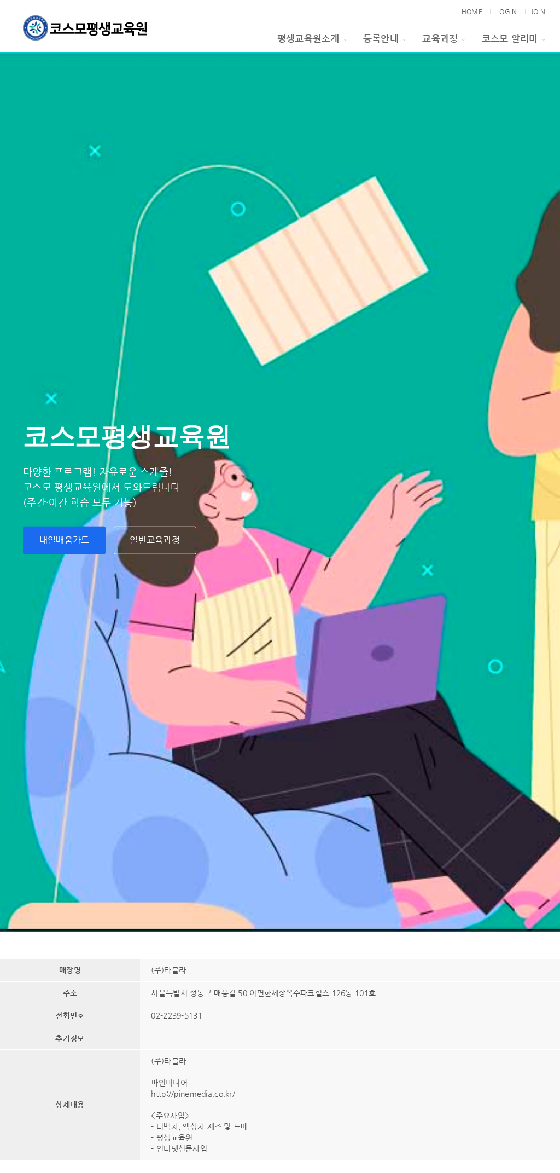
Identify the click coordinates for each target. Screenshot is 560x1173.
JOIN (538, 11)
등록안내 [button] (381, 38)
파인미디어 (169, 1082)
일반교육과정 (155, 540)
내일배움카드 (64, 540)
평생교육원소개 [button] (308, 38)
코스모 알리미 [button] (510, 38)
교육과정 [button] (440, 38)
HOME (472, 11)
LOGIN (506, 11)
